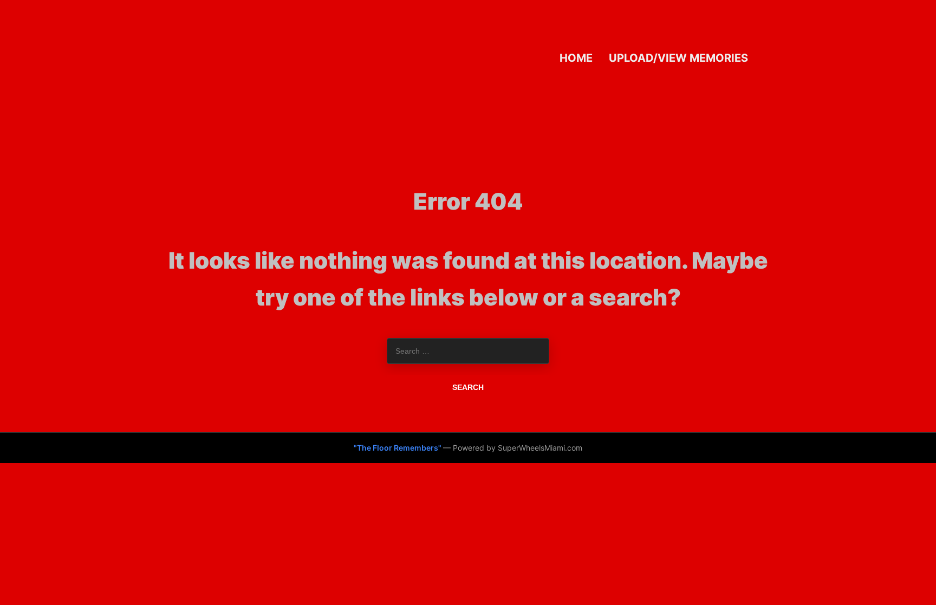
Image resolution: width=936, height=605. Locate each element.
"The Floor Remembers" (398, 447)
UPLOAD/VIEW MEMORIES (678, 57)
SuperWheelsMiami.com (540, 447)
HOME (576, 57)
